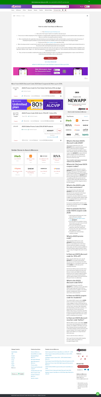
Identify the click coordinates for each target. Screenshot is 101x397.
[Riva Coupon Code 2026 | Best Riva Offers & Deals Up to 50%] (57, 156)
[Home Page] (16, 6)
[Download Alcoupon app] (50, 71)
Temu (31, 162)
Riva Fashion (57, 162)
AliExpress (17, 174)
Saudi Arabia (14, 352)
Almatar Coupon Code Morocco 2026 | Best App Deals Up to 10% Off (59, 373)
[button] (89, 1)
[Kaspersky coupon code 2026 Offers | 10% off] (85, 134)
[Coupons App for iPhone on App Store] (65, 10)
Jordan (12, 365)
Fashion (41, 10)
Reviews (30, 10)
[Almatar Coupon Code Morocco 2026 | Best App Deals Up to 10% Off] (57, 168)
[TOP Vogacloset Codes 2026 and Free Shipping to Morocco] (85, 130)
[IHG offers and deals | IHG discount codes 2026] (77, 134)
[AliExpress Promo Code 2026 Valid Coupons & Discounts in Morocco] (17, 168)
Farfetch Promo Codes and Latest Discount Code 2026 (58, 370)
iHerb (17, 160)
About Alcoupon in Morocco (35, 362)
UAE (12, 353)
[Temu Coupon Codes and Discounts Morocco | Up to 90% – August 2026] (30, 156)
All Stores (18, 10)
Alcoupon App (57, 10)
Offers (24, 10)
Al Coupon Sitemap (35, 359)
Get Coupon (55, 92)
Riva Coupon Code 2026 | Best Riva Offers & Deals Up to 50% (59, 361)
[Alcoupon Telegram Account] (85, 359)
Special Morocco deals (36, 353)
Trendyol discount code (36, 370)
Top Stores (70, 116)
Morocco (13, 367)
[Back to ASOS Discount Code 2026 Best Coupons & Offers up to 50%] (87, 16)
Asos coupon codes (51, 42)
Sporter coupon (34, 378)
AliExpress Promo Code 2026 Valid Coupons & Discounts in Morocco (59, 363)
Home (12, 10)
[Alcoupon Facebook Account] (87, 356)
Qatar (12, 361)
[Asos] (50, 21)
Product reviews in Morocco (35, 375)
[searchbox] (48, 6)
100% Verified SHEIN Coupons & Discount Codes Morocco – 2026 (59, 367)
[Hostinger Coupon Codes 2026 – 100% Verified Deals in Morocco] (43, 156)
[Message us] (97, 394)
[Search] (67, 6)
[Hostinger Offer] (37, 104)
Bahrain (13, 357)
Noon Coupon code (35, 372)
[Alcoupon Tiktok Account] (81, 359)
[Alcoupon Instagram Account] (78, 356)
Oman (12, 359)
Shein (30, 174)
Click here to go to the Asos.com (52, 31)
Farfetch (43, 173)
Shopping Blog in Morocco (35, 356)
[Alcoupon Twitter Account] (83, 356)
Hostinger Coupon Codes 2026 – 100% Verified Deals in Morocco (58, 358)
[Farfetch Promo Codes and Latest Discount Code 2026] (43, 168)
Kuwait (13, 355)
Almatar (57, 173)
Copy (59, 130)
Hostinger (44, 162)
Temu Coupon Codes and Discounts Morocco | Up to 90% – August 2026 (59, 354)
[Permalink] (22, 96)
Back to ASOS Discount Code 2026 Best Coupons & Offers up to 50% (51, 64)
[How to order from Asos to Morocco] (77, 98)
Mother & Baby (48, 10)
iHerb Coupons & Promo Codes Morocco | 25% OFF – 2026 (59, 352)
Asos (23, 15)
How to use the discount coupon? (36, 367)
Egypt (12, 363)
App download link (83, 366)
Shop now (50, 58)
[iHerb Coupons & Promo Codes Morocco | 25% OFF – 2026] (17, 156)
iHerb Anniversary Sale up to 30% (40, 2)
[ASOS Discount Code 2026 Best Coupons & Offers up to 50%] (69, 134)
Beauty (35, 10)
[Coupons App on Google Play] (63, 10)
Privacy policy (34, 365)
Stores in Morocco (35, 352)
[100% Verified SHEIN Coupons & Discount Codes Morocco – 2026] (30, 168)
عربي (82, 6)
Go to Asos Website (50, 62)
